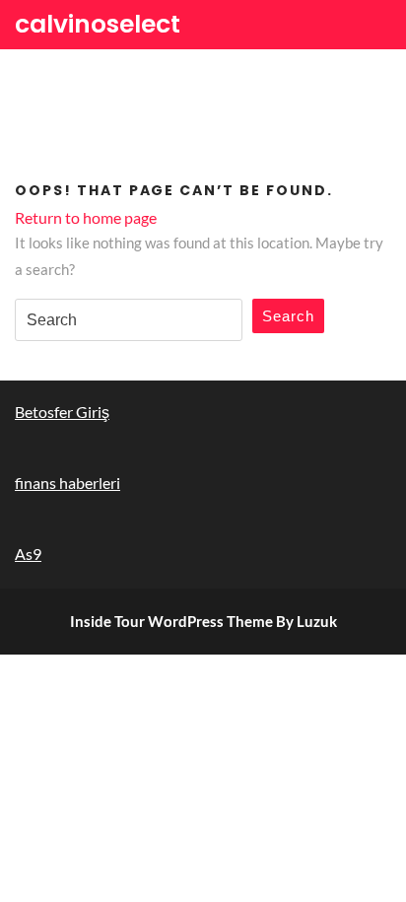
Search (288, 316)
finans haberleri (67, 482)
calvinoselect (97, 24)
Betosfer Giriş (62, 411)
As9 (28, 553)
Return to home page (86, 217)
